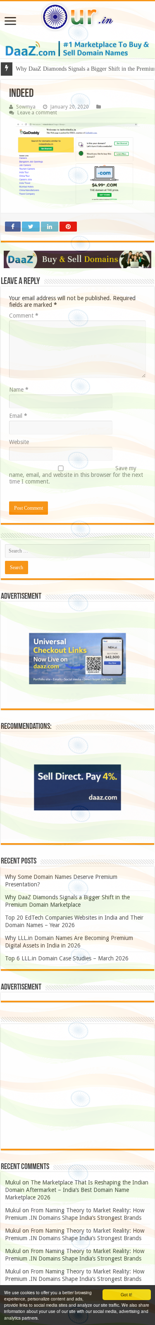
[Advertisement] (77, 1086)
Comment (23, 315)
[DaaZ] (77, 259)
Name (19, 389)
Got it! (126, 1294)
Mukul (13, 1182)
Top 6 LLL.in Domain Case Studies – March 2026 (67, 958)
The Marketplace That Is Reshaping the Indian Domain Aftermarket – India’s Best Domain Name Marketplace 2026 (76, 1190)
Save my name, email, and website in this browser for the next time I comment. (76, 475)
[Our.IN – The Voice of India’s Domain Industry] (77, 17)
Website (19, 442)
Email (18, 415)
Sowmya (26, 107)
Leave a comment (37, 113)
